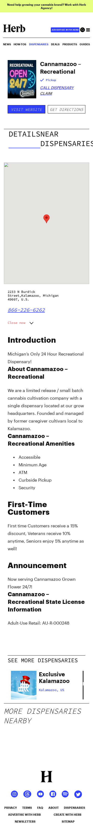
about (53, 807)
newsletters (25, 821)
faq (40, 807)
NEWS (7, 44)
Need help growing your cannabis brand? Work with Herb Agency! (46, 6)
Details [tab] (24, 134)
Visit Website (26, 109)
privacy (10, 807)
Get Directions (66, 109)
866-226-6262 (26, 310)
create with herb (67, 814)
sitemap (68, 821)
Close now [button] (16, 323)
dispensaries (74, 807)
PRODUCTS (69, 44)
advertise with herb (65, 30)
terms (27, 807)
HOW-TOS (20, 44)
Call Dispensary (57, 87)
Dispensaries (38, 44)
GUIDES (85, 44)
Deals (55, 44)
